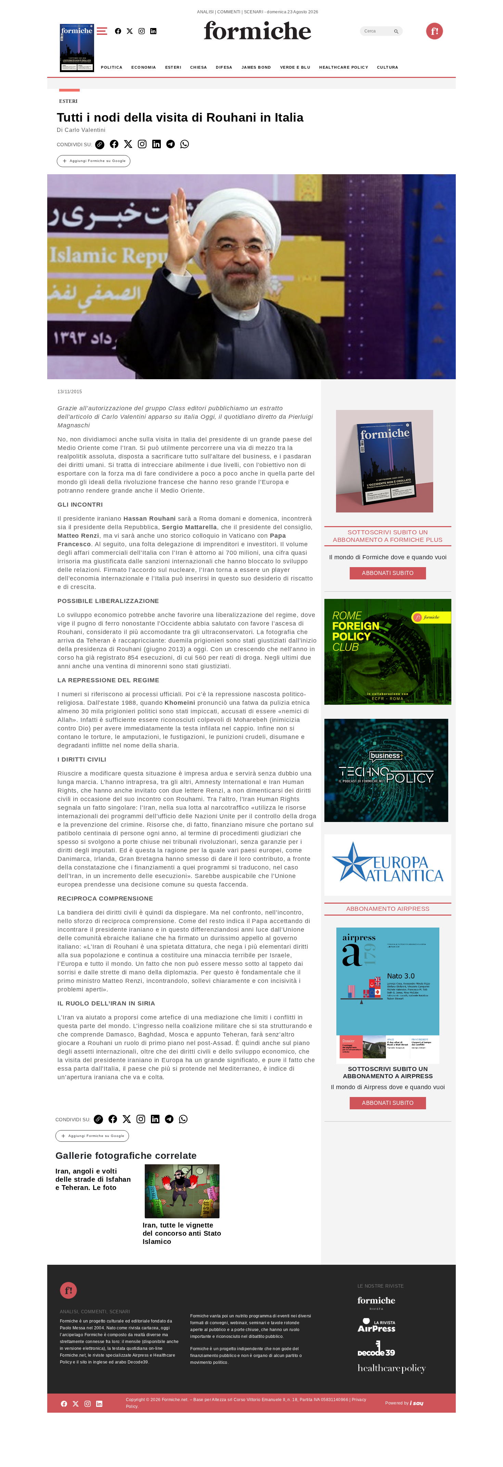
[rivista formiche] (387, 996)
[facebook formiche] (64, 1404)
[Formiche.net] (434, 31)
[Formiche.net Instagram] (141, 32)
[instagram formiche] (87, 1404)
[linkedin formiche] (99, 1404)
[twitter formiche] (75, 1404)
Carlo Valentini (85, 130)
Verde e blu (295, 67)
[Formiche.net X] (130, 32)
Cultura (388, 67)
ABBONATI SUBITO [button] (387, 573)
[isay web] (417, 1403)
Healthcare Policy (343, 67)
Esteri (173, 67)
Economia (143, 67)
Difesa (224, 67)
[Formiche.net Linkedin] (153, 32)
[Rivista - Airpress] (394, 1325)
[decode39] (394, 1348)
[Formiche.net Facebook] (118, 32)
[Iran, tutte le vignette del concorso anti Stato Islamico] (182, 1190)
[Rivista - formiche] (394, 1303)
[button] (103, 48)
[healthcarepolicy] (394, 1369)
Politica (111, 67)
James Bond (256, 67)
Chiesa (198, 67)
